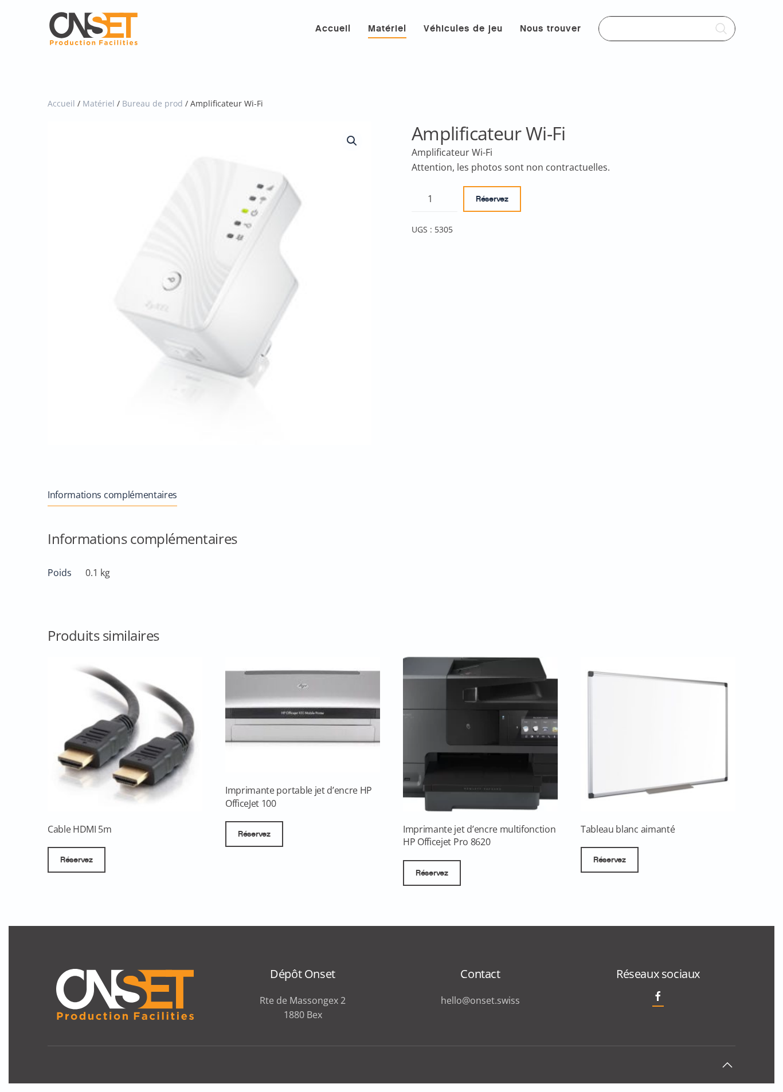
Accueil (333, 28)
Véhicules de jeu (463, 28)
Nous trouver (550, 28)
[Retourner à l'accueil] (93, 29)
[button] (352, 141)
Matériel (387, 28)
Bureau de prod (152, 103)
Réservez (492, 199)
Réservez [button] (76, 860)
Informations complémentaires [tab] (112, 494)
